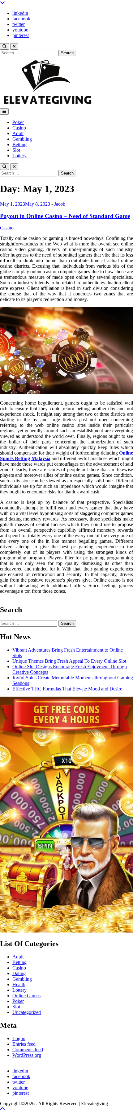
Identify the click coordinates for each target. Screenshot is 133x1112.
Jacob (59, 204)
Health (18, 984)
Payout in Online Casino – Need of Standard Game (65, 216)
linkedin (20, 13)
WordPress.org (26, 1055)
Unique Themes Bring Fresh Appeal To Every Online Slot (69, 661)
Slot (16, 150)
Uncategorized (26, 1012)
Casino (19, 127)
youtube (20, 29)
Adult (18, 133)
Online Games (26, 995)
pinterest (20, 35)
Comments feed (27, 1049)
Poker (18, 122)
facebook (21, 18)
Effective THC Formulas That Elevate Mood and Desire (67, 688)
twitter (18, 24)
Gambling (22, 139)
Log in (18, 1038)
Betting (19, 144)
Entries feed (24, 1044)
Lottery (19, 155)
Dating (19, 973)
